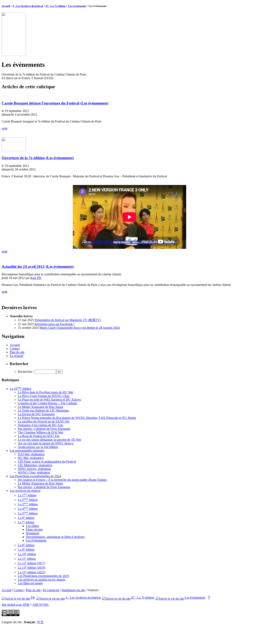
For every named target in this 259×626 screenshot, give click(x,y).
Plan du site (17, 352)
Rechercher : (26, 371)
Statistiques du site (73, 590)
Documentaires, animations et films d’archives (55, 537)
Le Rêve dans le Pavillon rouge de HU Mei (45, 392)
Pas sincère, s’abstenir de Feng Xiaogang (44, 428)
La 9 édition (26, 549)
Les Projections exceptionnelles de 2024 (35, 476)
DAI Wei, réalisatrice (31, 454)
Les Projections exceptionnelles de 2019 (43, 576)
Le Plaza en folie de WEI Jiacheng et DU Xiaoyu (49, 399)
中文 (40, 622)
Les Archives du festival (25, 490)
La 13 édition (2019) (31, 567)
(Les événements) (94, 103)
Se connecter (51, 590)
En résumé (16, 356)
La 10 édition (27, 554)
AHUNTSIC (40, 604)
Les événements (77, 5)
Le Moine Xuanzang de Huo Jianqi (40, 407)
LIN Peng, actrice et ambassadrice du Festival (47, 461)
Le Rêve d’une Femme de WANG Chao (43, 396)
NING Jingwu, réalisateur (34, 469)
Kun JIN (35, 278)
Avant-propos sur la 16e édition (38, 447)
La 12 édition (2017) (31, 563)
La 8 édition (26, 545)
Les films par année (30, 583)
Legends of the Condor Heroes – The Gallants (47, 403)
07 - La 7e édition (56, 5)
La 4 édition (28, 508)
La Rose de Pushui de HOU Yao (38, 436)
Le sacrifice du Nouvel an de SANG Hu (43, 421)
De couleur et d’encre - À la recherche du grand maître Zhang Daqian (62, 479)
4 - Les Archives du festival (28, 5)
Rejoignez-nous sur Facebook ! (54, 324)
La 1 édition (27, 495)
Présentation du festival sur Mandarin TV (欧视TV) (68, 320)
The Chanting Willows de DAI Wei (40, 432)
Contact (15, 348)
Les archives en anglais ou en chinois (41, 579)
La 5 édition (28, 513)
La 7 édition (26, 522)
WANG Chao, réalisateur (34, 472)
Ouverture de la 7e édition (23, 158)
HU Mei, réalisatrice (31, 458)
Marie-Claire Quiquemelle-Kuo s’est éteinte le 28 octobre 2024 (79, 327)
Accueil (6, 5)
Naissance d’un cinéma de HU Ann (40, 425)
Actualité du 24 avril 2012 (23, 266)
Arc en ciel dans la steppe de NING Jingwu (45, 443)
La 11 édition (27, 558)
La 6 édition (26, 518)
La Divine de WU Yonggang (36, 414)
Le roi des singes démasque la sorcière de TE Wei (49, 439)
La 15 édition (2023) (31, 572)
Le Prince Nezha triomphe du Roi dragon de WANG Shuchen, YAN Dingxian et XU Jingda (77, 417)
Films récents (34, 529)
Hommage (32, 533)
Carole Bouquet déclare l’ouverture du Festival (40, 103)
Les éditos (32, 526)
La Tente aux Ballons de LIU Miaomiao (43, 410)
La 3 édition (28, 504)
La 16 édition (20, 388)
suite (4, 128)
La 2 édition (28, 499)
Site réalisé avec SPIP (16, 604)
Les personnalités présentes (27, 450)
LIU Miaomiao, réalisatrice (35, 465)
